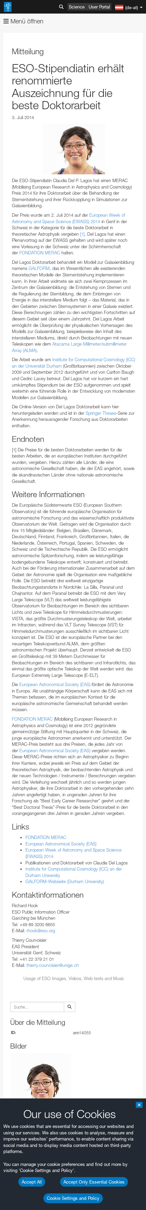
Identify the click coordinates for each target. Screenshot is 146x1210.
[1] (82, 234)
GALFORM (39, 268)
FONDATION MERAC (39, 252)
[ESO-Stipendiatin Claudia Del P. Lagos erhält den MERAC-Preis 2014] (74, 149)
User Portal (99, 6)
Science (77, 6)
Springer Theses (101, 413)
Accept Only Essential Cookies (94, 1182)
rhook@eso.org (40, 930)
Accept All (32, 1182)
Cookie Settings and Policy (73, 1198)
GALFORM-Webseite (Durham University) (64, 881)
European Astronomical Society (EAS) (54, 684)
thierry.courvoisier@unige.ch (52, 965)
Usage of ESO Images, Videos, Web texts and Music (73, 978)
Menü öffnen (26, 21)
